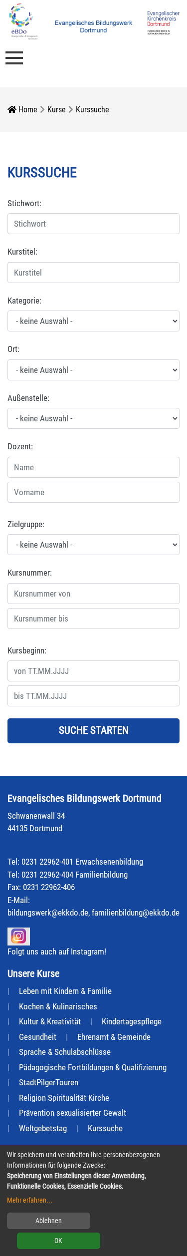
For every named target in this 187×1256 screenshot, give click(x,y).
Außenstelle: (28, 398)
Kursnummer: (29, 573)
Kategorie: (24, 301)
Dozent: (20, 446)
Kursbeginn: (26, 650)
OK (58, 1241)
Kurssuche (92, 109)
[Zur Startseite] (23, 20)
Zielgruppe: (25, 524)
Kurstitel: (22, 252)
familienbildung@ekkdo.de (136, 913)
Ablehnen (48, 1221)
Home (26, 109)
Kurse (56, 109)
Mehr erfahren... (29, 1200)
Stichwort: (24, 203)
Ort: (13, 349)
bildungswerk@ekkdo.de (47, 913)
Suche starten (94, 730)
